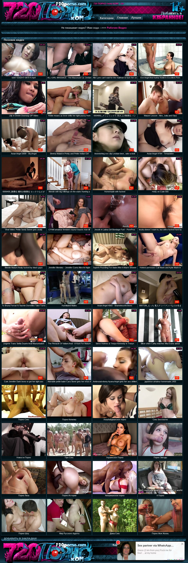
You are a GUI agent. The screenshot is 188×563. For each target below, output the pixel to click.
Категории (107, 18)
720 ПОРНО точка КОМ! (106, 3)
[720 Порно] (22, 21)
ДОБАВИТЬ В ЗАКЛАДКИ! (20, 538)
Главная (122, 17)
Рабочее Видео (117, 27)
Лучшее (136, 17)
